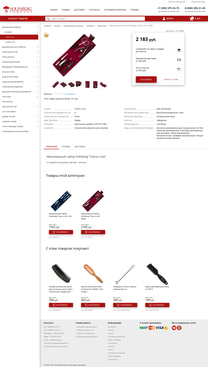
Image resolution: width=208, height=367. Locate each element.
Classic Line (10, 37)
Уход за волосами (10, 77)
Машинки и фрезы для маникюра (16, 92)
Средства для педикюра (12, 87)
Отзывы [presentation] (66, 146)
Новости (111, 330)
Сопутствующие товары (12, 126)
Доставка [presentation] (80, 146)
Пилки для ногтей (10, 52)
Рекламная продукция (116, 337)
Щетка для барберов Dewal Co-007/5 (157, 287)
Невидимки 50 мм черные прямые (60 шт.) (124, 287)
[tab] (51, 146)
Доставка (79, 9)
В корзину (146, 79)
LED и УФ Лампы (9, 112)
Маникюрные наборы (11, 27)
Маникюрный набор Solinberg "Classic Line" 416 (60, 214)
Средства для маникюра (12, 82)
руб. (196, 18)
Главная (47, 25)
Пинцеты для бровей (11, 62)
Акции (53, 9)
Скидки (66, 9)
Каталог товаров (17, 18)
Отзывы (134, 9)
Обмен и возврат (114, 340)
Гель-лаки (6, 97)
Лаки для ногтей (9, 107)
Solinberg (8, 32)
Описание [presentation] (51, 146)
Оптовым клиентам (115, 9)
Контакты (94, 9)
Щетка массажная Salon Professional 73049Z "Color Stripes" (92, 289)
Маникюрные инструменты (14, 47)
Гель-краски (7, 102)
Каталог (57, 25)
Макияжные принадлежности (15, 67)
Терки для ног (8, 57)
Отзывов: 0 (70, 94)
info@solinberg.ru (55, 340)
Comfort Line (10, 42)
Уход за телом (8, 72)
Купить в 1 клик (171, 79)
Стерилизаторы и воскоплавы (15, 131)
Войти (169, 18)
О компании (112, 343)
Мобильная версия (176, 1)
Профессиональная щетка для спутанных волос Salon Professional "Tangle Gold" (60, 289)
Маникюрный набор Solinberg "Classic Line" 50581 (90, 216)
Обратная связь (198, 1)
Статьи (110, 333)
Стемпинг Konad (9, 121)
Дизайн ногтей (8, 116)
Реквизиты (112, 327)
